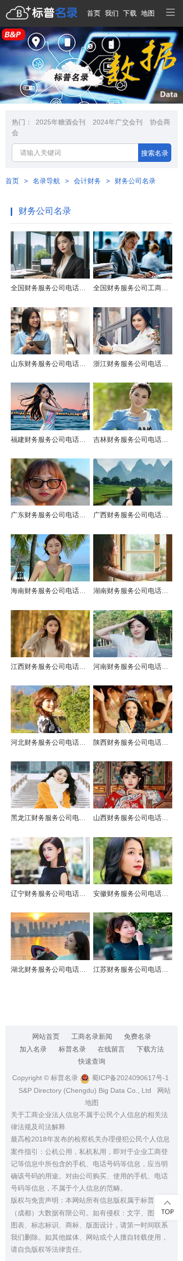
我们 (112, 13)
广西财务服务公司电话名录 (132, 515)
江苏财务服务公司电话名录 (132, 969)
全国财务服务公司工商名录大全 (132, 288)
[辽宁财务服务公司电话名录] (50, 860)
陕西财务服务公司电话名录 (132, 742)
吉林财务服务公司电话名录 (132, 439)
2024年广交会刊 (117, 122)
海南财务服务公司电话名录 (50, 591)
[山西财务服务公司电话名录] (132, 784)
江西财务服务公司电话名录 (50, 666)
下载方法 (150, 1049)
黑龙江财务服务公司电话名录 (50, 818)
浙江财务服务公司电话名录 (132, 364)
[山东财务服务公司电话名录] (50, 330)
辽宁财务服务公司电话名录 (50, 893)
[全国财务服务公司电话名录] (50, 255)
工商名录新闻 (91, 1036)
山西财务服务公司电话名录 (132, 818)
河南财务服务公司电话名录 (132, 666)
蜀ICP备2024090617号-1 (129, 1078)
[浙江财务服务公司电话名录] (132, 330)
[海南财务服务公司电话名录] (50, 557)
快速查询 (91, 1061)
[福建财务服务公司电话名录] (50, 406)
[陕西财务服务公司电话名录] (132, 709)
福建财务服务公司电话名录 (50, 439)
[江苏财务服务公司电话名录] (132, 936)
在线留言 (111, 1049)
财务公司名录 (135, 181)
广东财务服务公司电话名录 (50, 515)
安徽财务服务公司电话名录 (132, 893)
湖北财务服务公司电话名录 (50, 969)
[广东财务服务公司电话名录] (50, 482)
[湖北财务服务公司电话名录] (50, 936)
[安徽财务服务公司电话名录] (132, 860)
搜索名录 (154, 153)
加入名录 (33, 1049)
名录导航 (46, 181)
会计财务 (87, 181)
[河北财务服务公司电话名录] (50, 709)
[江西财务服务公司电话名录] (50, 633)
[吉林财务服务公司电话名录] (132, 406)
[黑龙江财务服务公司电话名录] (50, 784)
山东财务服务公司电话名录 (50, 364)
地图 (148, 13)
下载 (130, 13)
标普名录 (72, 1049)
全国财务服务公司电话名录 (50, 288)
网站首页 (46, 1036)
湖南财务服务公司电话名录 (132, 591)
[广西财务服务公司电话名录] (132, 482)
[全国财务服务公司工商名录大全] (132, 255)
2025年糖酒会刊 (60, 122)
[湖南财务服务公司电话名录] (132, 557)
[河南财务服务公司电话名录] (132, 633)
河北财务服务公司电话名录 (50, 742)
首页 (94, 13)
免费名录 (137, 1036)
